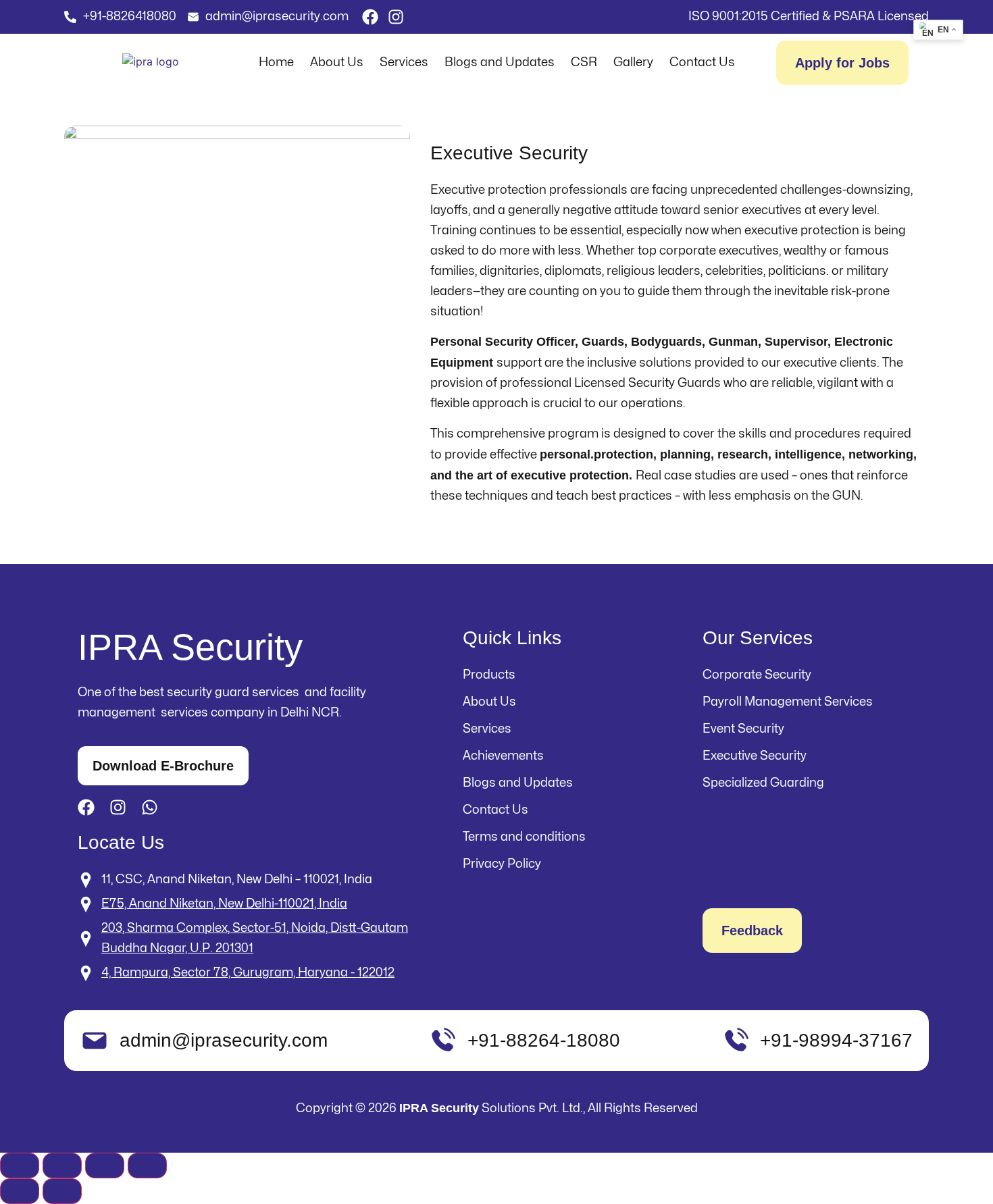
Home (276, 62)
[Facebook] (370, 17)
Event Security (743, 729)
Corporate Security (757, 675)
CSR (584, 62)
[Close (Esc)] (147, 1165)
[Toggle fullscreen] (62, 1165)
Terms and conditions (524, 837)
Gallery (633, 62)
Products (489, 675)
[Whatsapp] (149, 807)
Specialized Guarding (763, 783)
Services (404, 62)
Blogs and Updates (499, 62)
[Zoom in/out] (19, 1165)
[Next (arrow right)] (62, 1191)
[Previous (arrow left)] (19, 1191)
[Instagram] (396, 17)
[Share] (104, 1165)
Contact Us (702, 62)
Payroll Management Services (788, 702)
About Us (336, 62)
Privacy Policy (502, 864)
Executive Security (755, 756)
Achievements (503, 756)
